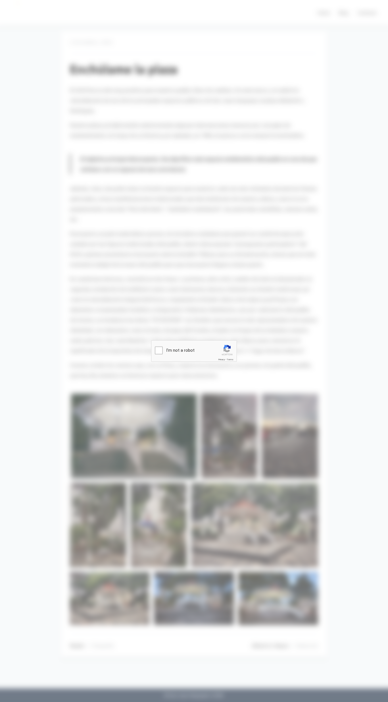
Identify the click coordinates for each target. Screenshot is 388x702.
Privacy (221, 359)
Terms (230, 359)
